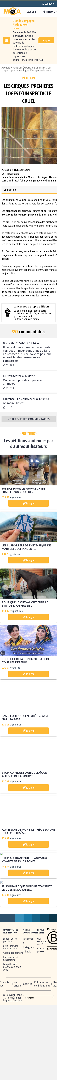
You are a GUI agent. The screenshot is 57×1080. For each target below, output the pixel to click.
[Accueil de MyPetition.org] (12, 12)
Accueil (31, 11)
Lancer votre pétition (10, 1000)
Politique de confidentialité (42, 1044)
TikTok (27, 1011)
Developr (18, 1060)
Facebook (28, 998)
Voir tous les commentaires (29, 422)
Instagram (28, 1007)
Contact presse (41, 1009)
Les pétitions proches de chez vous (12, 1027)
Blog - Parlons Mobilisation (10, 1007)
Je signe (46, 40)
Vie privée (17, 1044)
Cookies (27, 1043)
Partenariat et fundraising (10, 1018)
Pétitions (17, 67)
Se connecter (48, 3)
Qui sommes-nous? (42, 1001)
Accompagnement (13, 1012)
